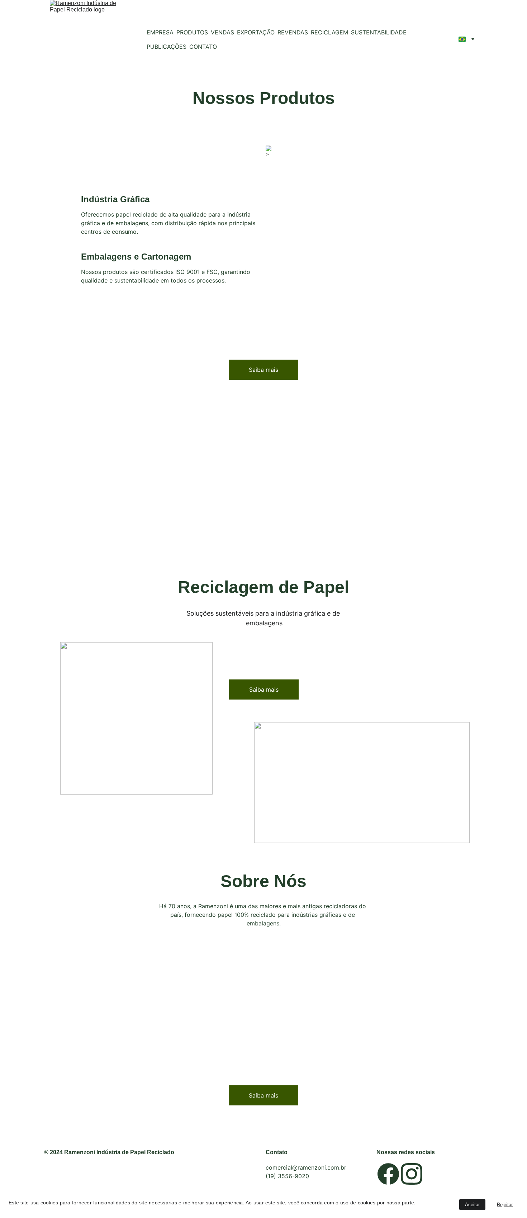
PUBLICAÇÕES (166, 46)
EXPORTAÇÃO (256, 32)
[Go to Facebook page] (388, 1174)
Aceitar (472, 1204)
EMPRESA (160, 32)
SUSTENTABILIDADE (379, 32)
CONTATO (203, 46)
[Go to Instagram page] (411, 1174)
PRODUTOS (192, 32)
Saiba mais (263, 369)
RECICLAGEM (329, 32)
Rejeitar (505, 1204)
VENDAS (222, 32)
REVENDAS (292, 32)
